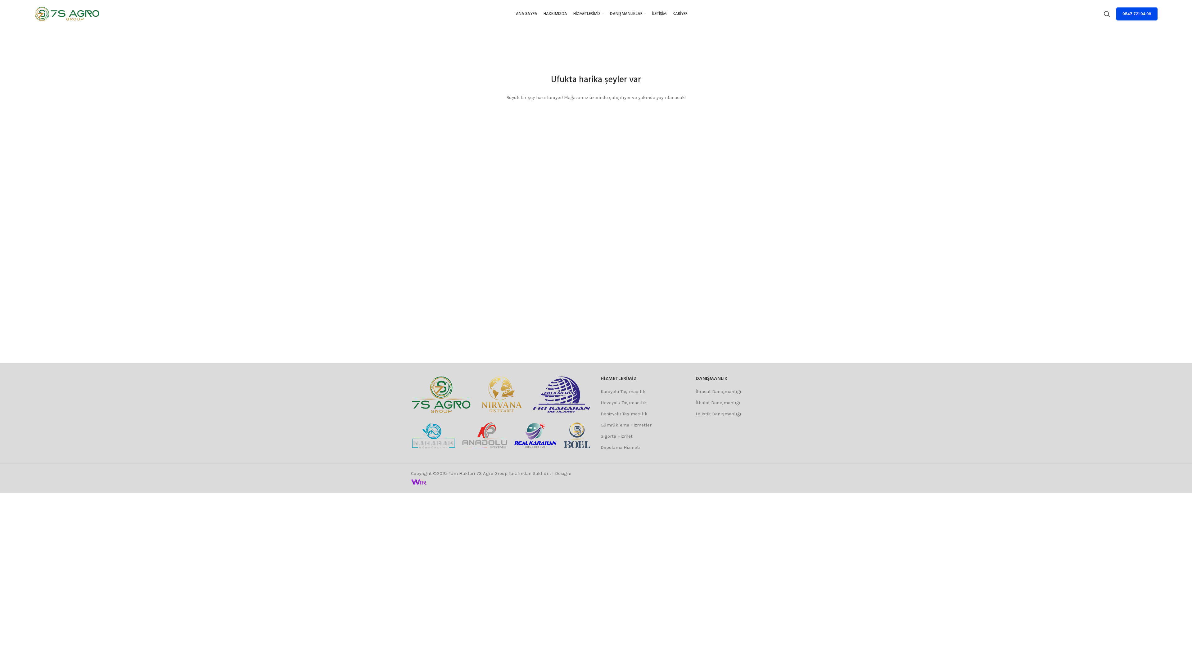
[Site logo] (67, 13)
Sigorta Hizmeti (617, 436)
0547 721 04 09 (1136, 13)
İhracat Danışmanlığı (718, 391)
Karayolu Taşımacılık (623, 391)
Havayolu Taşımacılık (624, 402)
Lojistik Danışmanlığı (718, 414)
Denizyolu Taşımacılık (624, 414)
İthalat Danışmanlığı (718, 402)
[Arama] (1107, 14)
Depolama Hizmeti (620, 447)
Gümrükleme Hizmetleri (626, 425)
